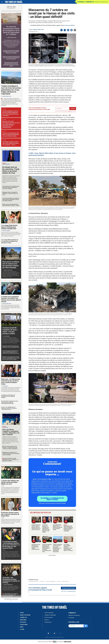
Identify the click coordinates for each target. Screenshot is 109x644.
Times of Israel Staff (38, 29)
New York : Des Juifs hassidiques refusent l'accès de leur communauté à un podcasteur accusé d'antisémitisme (11, 124)
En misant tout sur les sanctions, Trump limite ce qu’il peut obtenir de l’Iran (10, 170)
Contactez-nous (48, 622)
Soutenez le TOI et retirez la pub (101, 1)
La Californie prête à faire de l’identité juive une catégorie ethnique (8, 396)
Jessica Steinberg (6, 230)
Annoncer (47, 619)
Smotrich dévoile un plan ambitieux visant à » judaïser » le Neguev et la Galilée (10, 459)
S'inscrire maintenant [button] (68, 588)
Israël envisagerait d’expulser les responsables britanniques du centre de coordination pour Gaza (46, 548)
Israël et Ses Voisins (34, 581)
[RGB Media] (55, 642)
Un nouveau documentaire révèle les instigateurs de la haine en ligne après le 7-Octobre (68, 547)
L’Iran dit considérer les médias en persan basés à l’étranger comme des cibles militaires (10, 199)
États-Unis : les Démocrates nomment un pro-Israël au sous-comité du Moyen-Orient (10, 381)
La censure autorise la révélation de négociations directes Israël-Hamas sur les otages (46, 528)
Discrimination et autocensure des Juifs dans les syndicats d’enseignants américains (9, 402)
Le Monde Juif (23, 617)
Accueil (22, 612)
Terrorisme (42, 581)
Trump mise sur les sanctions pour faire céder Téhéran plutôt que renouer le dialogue (10, 187)
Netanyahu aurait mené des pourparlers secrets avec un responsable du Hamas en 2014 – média (11, 64)
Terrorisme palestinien (51, 581)
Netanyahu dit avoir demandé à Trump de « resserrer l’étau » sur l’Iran (10, 193)
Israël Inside (23, 619)
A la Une (22, 629)
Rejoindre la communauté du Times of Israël (52, 499)
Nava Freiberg (7, 164)
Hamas (58, 581)
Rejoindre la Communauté (85, 2)
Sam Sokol (6, 427)
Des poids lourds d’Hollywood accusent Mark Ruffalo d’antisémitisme (36, 547)
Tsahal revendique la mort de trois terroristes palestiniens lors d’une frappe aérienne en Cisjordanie (57, 548)
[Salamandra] (67, 641)
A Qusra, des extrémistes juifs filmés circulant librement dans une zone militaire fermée (10, 134)
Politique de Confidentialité (50, 615)
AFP (31, 29)
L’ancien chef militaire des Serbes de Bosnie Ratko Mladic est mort (10, 482)
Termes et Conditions (49, 612)
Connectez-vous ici (72, 591)
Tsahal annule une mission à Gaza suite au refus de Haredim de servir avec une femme (36, 527)
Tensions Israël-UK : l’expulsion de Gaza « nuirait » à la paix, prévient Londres (10, 331)
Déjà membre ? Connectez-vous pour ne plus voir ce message (52, 503)
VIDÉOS (21, 627)
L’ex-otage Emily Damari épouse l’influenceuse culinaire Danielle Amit (9, 227)
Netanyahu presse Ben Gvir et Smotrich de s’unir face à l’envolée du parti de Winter (10, 453)
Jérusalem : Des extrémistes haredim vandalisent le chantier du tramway (11, 580)
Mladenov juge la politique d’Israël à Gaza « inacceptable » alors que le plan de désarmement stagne (11, 358)
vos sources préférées (69, 25)
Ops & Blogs (23, 622)
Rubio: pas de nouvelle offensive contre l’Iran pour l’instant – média (10, 205)
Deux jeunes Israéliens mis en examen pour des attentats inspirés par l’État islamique (10, 265)
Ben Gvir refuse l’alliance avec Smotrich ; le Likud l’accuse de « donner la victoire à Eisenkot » (10, 447)
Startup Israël (24, 624)
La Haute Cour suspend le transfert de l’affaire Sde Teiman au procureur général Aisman (11, 299)
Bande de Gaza (65, 581)
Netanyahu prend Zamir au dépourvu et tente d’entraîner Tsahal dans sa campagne (68, 527)
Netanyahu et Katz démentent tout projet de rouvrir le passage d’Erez (10, 346)
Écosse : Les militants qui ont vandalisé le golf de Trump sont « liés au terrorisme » (9, 408)
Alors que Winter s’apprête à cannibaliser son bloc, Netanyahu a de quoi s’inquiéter (10, 432)
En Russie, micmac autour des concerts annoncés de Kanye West (10, 514)
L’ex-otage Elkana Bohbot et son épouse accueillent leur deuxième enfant (57, 527)
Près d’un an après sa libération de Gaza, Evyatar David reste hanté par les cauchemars (11, 58)
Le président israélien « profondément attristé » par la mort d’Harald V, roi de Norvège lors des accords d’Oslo (11, 545)
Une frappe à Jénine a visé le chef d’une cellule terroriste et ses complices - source (10, 143)
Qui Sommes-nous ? (49, 617)
